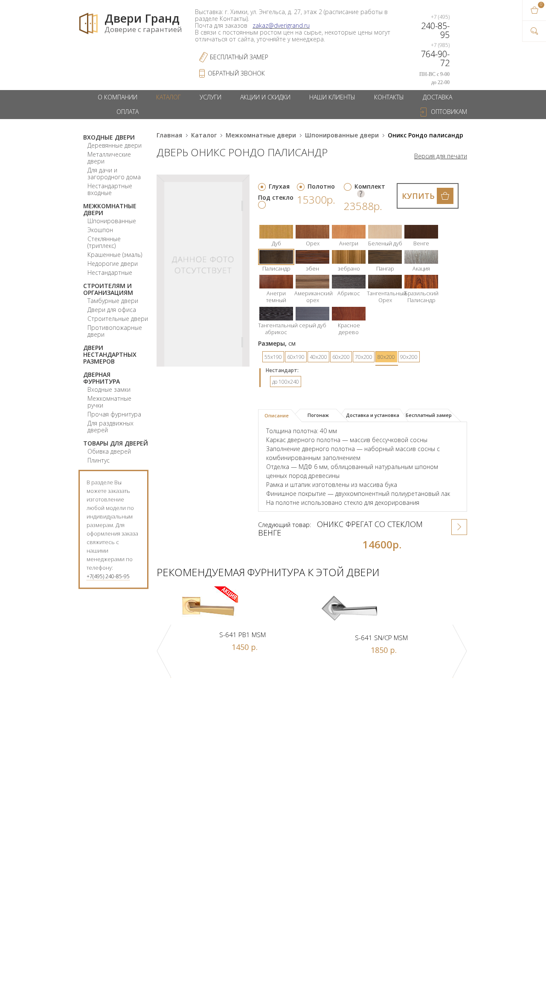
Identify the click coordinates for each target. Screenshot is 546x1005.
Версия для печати (440, 156)
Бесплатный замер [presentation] (429, 415)
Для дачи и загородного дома (114, 173)
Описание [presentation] (276, 415)
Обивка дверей (109, 451)
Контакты (389, 97)
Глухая (279, 186)
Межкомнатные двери (109, 209)
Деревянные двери (114, 145)
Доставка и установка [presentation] (372, 415)
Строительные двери (117, 319)
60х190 (296, 357)
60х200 (341, 357)
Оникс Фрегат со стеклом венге (340, 528)
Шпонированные (111, 221)
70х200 (363, 357)
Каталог (168, 97)
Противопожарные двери (114, 330)
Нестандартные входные (109, 189)
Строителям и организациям (108, 289)
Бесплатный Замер (239, 57)
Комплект (369, 186)
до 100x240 (285, 381)
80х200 (386, 357)
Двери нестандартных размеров (109, 354)
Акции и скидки (265, 97)
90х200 (409, 357)
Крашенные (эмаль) (114, 255)
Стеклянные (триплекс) (104, 242)
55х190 (273, 357)
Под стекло (275, 197)
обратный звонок (236, 73)
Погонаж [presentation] (318, 415)
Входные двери (109, 137)
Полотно (321, 186)
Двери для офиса (111, 310)
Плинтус (98, 460)
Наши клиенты (332, 97)
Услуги (210, 97)
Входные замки (109, 389)
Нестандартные (109, 272)
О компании (117, 97)
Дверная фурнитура (101, 377)
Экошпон (100, 230)
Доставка (437, 97)
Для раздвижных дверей (110, 426)
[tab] (280, 415)
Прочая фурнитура (114, 414)
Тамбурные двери (112, 301)
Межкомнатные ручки (109, 401)
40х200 (318, 357)
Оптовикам (449, 112)
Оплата (127, 112)
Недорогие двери (112, 263)
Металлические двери (109, 157)
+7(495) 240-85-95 (108, 576)
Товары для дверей (115, 443)
